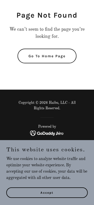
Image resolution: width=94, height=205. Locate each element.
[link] (47, 133)
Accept (47, 192)
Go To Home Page (47, 56)
